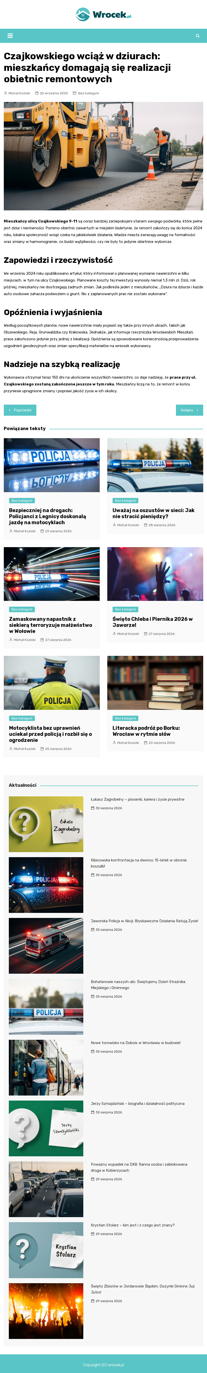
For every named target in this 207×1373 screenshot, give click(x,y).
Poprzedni (22, 410)
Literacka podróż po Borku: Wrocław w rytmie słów (146, 731)
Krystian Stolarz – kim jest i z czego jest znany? (133, 1225)
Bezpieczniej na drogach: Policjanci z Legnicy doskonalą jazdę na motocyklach (47, 516)
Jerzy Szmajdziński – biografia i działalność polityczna (138, 1103)
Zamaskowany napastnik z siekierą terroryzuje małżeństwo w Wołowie (50, 625)
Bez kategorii (88, 93)
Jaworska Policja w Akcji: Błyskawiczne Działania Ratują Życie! (144, 921)
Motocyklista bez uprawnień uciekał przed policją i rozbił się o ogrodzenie (50, 734)
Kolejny (187, 410)
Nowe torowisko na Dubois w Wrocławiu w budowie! (135, 1043)
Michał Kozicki (19, 93)
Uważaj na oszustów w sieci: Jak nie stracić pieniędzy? (154, 513)
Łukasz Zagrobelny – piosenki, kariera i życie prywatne (138, 799)
